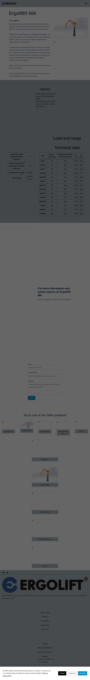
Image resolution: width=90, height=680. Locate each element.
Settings (62, 673)
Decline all (72, 673)
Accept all (83, 673)
